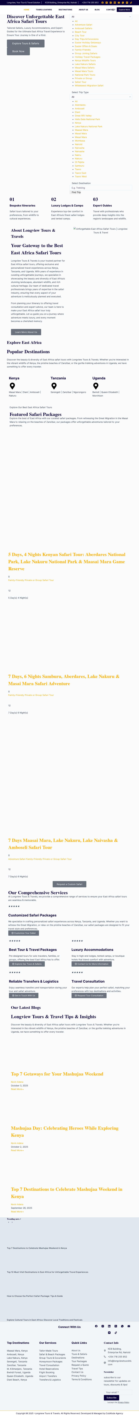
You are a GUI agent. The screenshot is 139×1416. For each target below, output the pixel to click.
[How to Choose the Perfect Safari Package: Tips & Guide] (69, 1284)
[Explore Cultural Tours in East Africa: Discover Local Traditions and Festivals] (69, 1308)
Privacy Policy (79, 1375)
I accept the (118, 1402)
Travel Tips (77, 1368)
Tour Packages (79, 1361)
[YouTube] (127, 3)
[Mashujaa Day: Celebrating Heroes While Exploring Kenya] (36, 1107)
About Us (83, 10)
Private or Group (33, 580)
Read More (16, 1089)
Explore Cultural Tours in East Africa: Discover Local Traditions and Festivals (44, 1320)
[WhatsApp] (123, 3)
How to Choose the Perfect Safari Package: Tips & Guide (35, 1296)
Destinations (65, 10)
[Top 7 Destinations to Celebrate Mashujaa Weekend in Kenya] (36, 1168)
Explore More (124, 10)
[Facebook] (103, 3)
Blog (97, 10)
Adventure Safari (17, 859)
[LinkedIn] (115, 3)
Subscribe (111, 1397)
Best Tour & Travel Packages (33, 950)
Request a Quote (80, 1365)
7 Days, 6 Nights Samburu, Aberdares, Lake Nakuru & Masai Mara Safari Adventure (64, 680)
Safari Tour (48, 580)
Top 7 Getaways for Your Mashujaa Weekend (57, 1073)
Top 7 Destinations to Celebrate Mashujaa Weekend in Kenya (37, 1248)
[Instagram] (111, 3)
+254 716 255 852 (90, 2)
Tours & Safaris (44, 10)
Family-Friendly (16, 580)
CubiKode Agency (114, 1413)
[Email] (119, 3)
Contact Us (77, 1372)
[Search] (113, 10)
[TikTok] (131, 3)
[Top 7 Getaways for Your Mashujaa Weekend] (36, 1053)
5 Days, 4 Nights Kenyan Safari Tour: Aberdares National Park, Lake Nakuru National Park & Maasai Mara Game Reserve (66, 561)
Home (26, 10)
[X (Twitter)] (107, 3)
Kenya (14, 378)
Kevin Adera (17, 1082)
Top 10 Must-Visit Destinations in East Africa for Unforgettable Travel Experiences (47, 1272)
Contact (110, 10)
